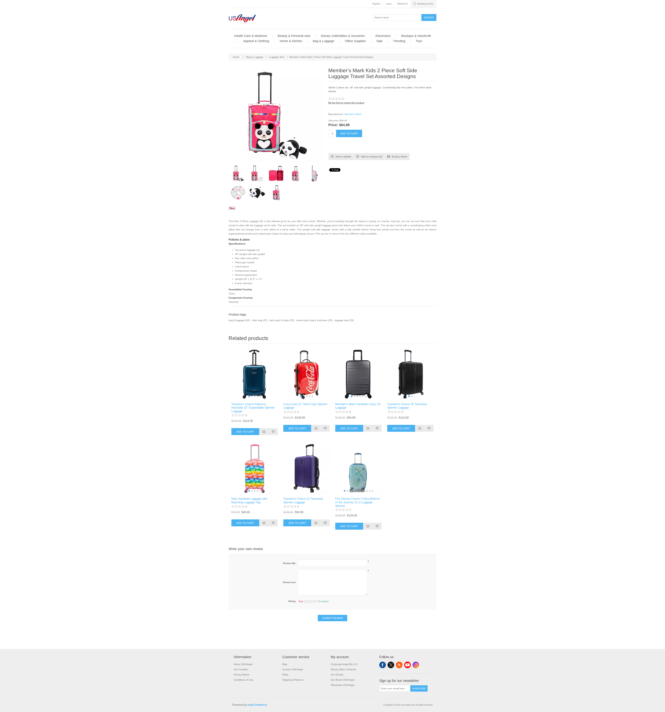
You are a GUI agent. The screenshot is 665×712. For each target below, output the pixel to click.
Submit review (332, 618)
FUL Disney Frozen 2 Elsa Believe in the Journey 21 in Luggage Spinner (357, 502)
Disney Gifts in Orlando (343, 669)
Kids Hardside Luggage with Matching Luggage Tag (249, 500)
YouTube (407, 665)
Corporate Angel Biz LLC (344, 664)
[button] (249, 396)
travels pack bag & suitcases (311, 320)
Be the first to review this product (346, 102)
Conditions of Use (243, 679)
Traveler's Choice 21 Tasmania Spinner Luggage (303, 500)
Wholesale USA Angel (342, 685)
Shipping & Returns (292, 679)
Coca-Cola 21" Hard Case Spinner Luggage (305, 406)
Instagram (416, 665)
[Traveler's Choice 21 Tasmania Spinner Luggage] (306, 469)
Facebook (382, 665)
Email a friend (399, 156)
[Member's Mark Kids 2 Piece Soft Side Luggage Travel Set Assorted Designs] (238, 173)
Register (376, 4)
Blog (284, 664)
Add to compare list (371, 156)
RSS (399, 665)
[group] (255, 374)
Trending (399, 41)
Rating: (292, 601)
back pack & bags (279, 320)
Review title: (289, 563)
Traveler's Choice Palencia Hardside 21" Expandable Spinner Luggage (253, 408)
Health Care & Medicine (250, 36)
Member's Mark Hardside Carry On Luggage (358, 406)
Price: (333, 125)
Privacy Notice (241, 674)
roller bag (257, 320)
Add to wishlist (343, 156)
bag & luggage (237, 320)
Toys (419, 41)
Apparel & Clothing (256, 41)
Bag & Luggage (323, 41)
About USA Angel (243, 664)
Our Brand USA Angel (342, 679)
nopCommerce (257, 704)
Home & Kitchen (291, 41)
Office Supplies (355, 41)
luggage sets (342, 320)
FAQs (285, 674)
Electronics (383, 36)
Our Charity (337, 674)
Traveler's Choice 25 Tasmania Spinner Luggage (407, 406)
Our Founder (241, 669)
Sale (379, 41)
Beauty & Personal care (294, 36)
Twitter (391, 665)
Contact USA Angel (292, 669)
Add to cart (349, 133)
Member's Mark (353, 114)
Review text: (289, 582)
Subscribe (419, 688)
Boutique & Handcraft (416, 36)
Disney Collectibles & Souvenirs (343, 36)
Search (429, 17)
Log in (389, 4)
